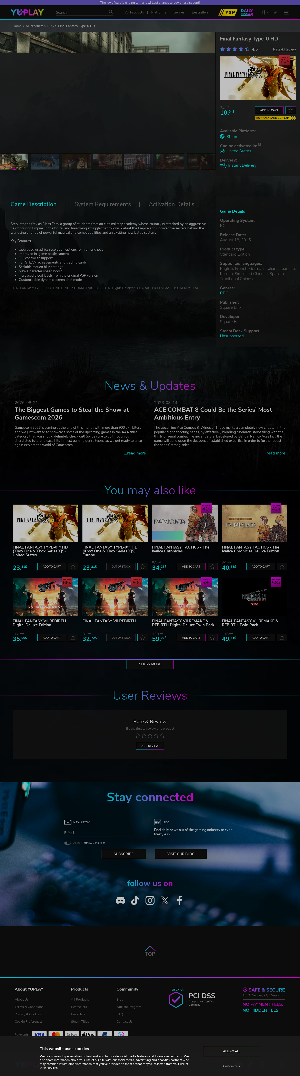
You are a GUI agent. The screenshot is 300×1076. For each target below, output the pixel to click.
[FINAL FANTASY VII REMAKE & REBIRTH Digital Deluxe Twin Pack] (185, 597)
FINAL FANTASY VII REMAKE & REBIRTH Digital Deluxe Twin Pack (183, 623)
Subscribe (123, 854)
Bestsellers (79, 1007)
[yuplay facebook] (179, 900)
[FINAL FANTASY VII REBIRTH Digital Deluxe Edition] (45, 597)
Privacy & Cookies (28, 1014)
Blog (120, 999)
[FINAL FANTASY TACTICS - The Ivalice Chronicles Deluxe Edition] (255, 523)
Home (17, 26)
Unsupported (232, 336)
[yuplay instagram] (150, 900)
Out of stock (121, 567)
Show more (150, 664)
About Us (22, 999)
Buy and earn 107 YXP (272, 118)
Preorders (78, 1014)
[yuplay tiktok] (135, 900)
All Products (80, 999)
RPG (50, 26)
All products (34, 26)
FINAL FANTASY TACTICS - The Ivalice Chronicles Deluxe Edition (250, 549)
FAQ (120, 1014)
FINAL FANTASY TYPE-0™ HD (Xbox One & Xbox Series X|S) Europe (110, 551)
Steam (232, 136)
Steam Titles (80, 1022)
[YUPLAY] (27, 12)
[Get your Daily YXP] (247, 12)
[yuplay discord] (120, 900)
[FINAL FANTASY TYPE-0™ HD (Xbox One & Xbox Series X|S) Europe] (115, 523)
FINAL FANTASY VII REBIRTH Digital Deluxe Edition (39, 623)
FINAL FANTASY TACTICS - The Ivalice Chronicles (180, 549)
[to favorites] (290, 110)
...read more (135, 453)
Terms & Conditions (93, 843)
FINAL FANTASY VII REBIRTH (109, 621)
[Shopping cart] (275, 12)
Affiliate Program (129, 1007)
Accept (89, 843)
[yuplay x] (164, 900)
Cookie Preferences (29, 1022)
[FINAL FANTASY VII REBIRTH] (115, 597)
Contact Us (125, 1022)
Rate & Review (284, 49)
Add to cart (269, 110)
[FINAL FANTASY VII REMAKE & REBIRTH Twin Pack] (255, 597)
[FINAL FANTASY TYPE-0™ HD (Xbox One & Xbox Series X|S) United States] (45, 523)
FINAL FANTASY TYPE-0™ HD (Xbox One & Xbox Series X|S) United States (40, 551)
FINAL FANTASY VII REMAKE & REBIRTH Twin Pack (250, 623)
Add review (150, 746)
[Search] (111, 12)
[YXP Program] (228, 12)
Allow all (231, 1051)
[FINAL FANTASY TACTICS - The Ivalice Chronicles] (185, 523)
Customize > (231, 1066)
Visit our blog (180, 854)
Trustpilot (176, 989)
